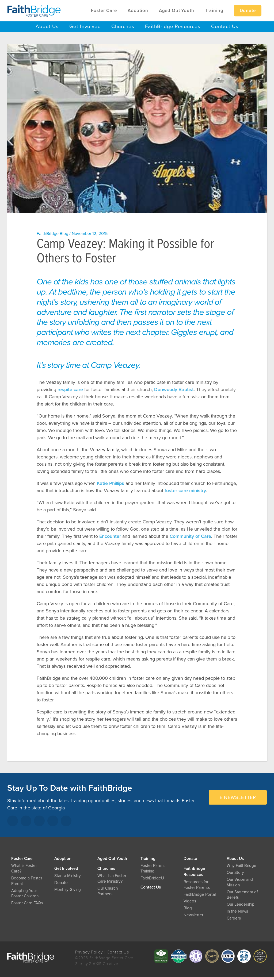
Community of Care (190, 536)
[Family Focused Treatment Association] (244, 956)
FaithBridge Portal (200, 894)
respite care (70, 389)
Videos (190, 901)
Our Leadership (240, 904)
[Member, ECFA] (228, 956)
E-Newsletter (238, 797)
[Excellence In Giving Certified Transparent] (161, 956)
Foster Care (22, 858)
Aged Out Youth (112, 858)
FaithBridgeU (152, 878)
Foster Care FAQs (27, 903)
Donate (190, 858)
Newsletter (193, 915)
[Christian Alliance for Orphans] (212, 956)
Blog (188, 908)
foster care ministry (185, 490)
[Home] (34, 11)
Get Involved (66, 868)
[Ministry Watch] (260, 956)
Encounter (110, 536)
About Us (235, 858)
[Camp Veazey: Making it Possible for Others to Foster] (137, 128)
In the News (237, 911)
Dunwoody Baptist (174, 389)
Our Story (235, 872)
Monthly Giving (67, 889)
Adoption (62, 858)
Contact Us (150, 887)
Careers (234, 918)
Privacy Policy (89, 952)
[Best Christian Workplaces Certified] (178, 956)
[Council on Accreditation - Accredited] (196, 956)
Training (147, 858)
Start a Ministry (67, 875)
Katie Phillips (110, 483)
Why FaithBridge (241, 865)
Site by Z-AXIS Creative (96, 963)
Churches (106, 868)
